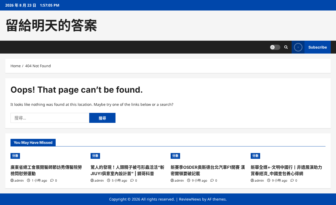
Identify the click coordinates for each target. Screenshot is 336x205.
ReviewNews (190, 199)
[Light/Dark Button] (275, 47)
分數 (15, 156)
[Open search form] (286, 47)
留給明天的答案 (51, 25)
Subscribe (317, 47)
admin (19, 180)
